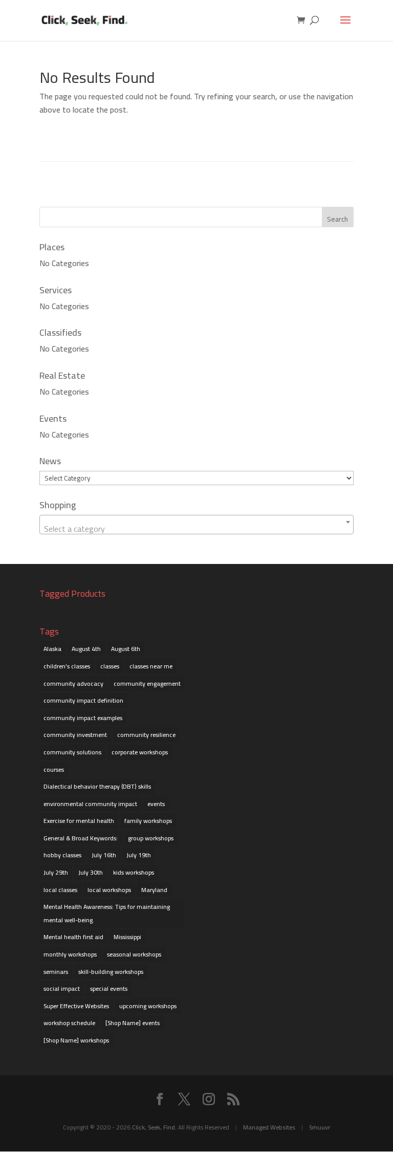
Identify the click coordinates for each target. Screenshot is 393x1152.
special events (108, 988)
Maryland (154, 890)
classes (109, 666)
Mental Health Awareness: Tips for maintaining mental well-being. (106, 913)
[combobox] (196, 524)
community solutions (72, 752)
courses (53, 769)
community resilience (146, 735)
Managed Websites (269, 1127)
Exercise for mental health (78, 821)
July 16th (104, 855)
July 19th (138, 855)
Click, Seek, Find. (154, 1127)
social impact (61, 988)
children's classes (66, 666)
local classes (60, 890)
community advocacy (73, 683)
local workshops (109, 890)
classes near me (150, 666)
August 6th (125, 649)
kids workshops (133, 872)
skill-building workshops (110, 971)
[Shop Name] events (132, 1023)
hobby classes (62, 855)
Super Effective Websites (76, 1006)
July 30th (90, 872)
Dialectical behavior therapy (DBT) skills (97, 786)
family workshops (148, 821)
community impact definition (83, 700)
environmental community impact (90, 804)
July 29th (55, 872)
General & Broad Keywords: (80, 838)
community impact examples (82, 718)
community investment (75, 735)
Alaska (52, 649)
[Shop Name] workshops (76, 1040)
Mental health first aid (73, 937)
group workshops (150, 838)
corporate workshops (140, 752)
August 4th (86, 649)
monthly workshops (70, 954)
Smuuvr (319, 1127)
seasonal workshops (134, 954)
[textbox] (196, 528)
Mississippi (127, 937)
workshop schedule (69, 1023)
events (156, 804)
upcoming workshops (148, 1006)
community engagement (147, 683)
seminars (55, 971)
